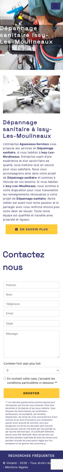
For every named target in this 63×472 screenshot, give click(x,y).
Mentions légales (16, 467)
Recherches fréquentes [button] (31, 456)
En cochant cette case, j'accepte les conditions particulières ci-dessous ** (32, 380)
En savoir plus (33, 229)
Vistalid (11, 463)
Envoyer (31, 393)
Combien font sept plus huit (22, 363)
